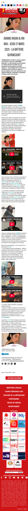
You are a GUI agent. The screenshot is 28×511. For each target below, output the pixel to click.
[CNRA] (21, 424)
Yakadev (25, 509)
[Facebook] (2, 5)
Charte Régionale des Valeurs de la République (14, 393)
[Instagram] (17, 5)
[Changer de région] (22, 12)
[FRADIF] (14, 432)
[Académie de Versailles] (6, 448)
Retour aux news (14, 378)
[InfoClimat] (14, 456)
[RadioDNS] (14, 440)
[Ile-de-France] (6, 416)
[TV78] (6, 456)
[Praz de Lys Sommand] (18, 464)
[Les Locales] (14, 424)
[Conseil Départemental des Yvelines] (14, 416)
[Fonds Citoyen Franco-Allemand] (6, 424)
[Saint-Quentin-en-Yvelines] (21, 416)
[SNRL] (6, 432)
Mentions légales (14, 387)
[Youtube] (20, 5)
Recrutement (14, 406)
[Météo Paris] (21, 456)
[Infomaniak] (21, 432)
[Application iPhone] (23, 5)
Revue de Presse (14, 402)
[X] (11, 5)
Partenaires (14, 399)
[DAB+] (6, 440)
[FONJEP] (21, 440)
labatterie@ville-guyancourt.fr (17, 361)
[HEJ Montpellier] (14, 448)
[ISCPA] (21, 448)
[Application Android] (26, 5)
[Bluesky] (5, 5)
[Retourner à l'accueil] (10, 12)
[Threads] (8, 5)
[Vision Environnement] (10, 464)
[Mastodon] (14, 5)
